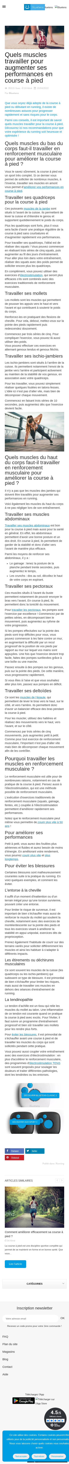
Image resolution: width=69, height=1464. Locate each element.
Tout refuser (39, 1456)
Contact (7, 1366)
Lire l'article (15, 1264)
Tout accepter (21, 1456)
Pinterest (15, 1157)
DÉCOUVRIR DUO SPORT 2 (24, 1122)
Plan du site (9, 1344)
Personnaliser (57, 1456)
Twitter (34, 1151)
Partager (15, 1151)
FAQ (5, 1336)
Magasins (8, 1351)
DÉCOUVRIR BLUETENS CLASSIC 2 (40, 1095)
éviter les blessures (24, 1034)
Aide (5, 1374)
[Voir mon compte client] (47, 7)
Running (60, 1163)
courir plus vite (31, 855)
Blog (5, 1359)
